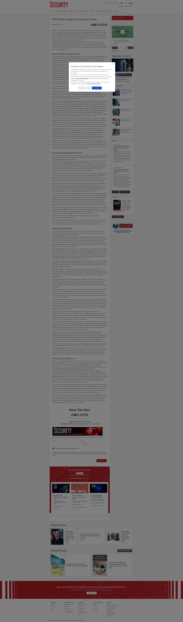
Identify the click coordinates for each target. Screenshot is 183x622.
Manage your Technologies (84, 88)
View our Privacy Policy (93, 84)
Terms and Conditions (82, 78)
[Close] (113, 64)
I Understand (97, 88)
